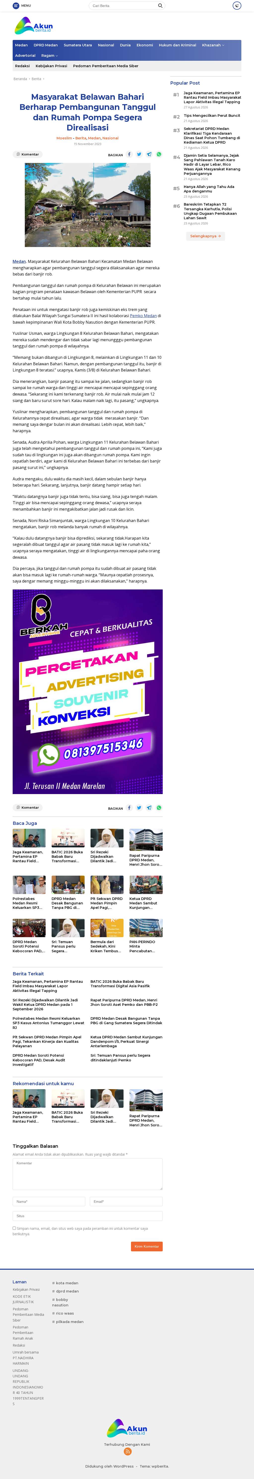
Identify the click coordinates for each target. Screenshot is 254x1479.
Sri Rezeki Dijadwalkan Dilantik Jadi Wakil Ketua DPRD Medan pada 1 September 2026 (106, 856)
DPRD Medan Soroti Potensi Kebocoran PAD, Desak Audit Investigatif (27, 946)
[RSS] (128, 1452)
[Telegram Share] (149, 154)
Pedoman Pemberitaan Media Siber (105, 66)
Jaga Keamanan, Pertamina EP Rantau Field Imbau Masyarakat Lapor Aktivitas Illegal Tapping (29, 856)
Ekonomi (145, 45)
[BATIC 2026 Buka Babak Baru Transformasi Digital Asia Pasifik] (68, 838)
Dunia (125, 45)
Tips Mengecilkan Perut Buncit (212, 115)
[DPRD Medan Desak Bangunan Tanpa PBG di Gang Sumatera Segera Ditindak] (68, 885)
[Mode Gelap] (237, 5)
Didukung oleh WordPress (109, 1466)
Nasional (106, 45)
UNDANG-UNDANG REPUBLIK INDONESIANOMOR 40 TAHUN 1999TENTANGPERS (28, 1387)
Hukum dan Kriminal (177, 45)
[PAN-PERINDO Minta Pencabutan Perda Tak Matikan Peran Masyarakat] (145, 928)
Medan (21, 45)
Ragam (47, 55)
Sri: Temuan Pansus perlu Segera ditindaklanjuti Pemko (65, 946)
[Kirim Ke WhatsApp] (159, 154)
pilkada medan (70, 1322)
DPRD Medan (46, 45)
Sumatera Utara (78, 45)
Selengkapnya (204, 236)
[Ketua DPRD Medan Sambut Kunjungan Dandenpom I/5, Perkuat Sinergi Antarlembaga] (145, 885)
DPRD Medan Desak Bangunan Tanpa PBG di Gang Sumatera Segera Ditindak (67, 903)
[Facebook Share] (129, 154)
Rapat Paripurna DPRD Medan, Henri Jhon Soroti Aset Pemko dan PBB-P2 (145, 860)
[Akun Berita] (34, 25)
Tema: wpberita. (154, 1466)
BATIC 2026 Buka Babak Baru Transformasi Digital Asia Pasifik (67, 856)
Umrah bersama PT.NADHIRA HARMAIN (26, 1358)
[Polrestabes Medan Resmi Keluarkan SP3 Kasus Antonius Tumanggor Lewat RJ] (29, 885)
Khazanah (211, 45)
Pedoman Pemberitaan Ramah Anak (23, 1333)
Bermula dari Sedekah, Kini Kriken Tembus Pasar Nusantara (106, 946)
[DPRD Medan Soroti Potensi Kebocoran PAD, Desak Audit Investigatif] (29, 928)
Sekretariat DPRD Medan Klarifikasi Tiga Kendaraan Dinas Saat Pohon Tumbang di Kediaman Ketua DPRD (212, 135)
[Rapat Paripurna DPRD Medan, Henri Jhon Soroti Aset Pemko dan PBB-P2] (145, 840)
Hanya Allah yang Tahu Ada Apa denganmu (209, 189)
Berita (80, 138)
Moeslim (64, 138)
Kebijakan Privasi (51, 66)
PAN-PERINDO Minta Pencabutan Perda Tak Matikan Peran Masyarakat (142, 946)
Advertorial (25, 55)
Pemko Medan (143, 315)
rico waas (65, 1313)
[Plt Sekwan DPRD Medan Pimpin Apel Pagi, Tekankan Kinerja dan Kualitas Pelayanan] (107, 885)
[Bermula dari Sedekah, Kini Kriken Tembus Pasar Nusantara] (107, 928)
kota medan (67, 1283)
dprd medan (67, 1291)
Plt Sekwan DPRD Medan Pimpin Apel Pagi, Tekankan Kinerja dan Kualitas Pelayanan (107, 903)
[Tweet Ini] (139, 154)
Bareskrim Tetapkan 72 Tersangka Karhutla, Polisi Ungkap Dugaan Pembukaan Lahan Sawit (210, 211)
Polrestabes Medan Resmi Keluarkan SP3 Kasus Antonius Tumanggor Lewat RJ (27, 903)
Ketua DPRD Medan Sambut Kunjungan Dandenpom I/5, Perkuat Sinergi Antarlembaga (144, 903)
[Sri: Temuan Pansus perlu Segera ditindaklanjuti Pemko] (68, 928)
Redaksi (22, 66)
